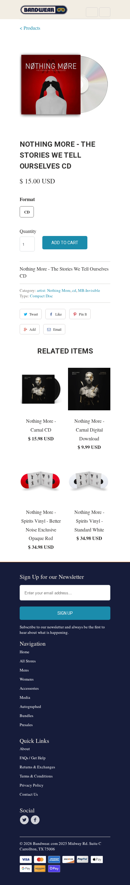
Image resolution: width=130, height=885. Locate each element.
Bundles (26, 715)
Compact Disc (41, 296)
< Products (30, 28)
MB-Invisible (89, 290)
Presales (26, 724)
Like (58, 314)
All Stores (28, 661)
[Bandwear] (44, 12)
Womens (27, 679)
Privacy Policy (32, 785)
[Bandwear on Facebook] (36, 820)
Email (57, 329)
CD (27, 212)
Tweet (33, 314)
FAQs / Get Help (33, 757)
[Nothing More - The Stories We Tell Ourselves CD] (65, 84)
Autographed (30, 706)
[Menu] (92, 12)
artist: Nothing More (53, 290)
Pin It (83, 314)
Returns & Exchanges (37, 767)
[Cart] (104, 12)
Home (24, 651)
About (25, 748)
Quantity (28, 231)
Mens (24, 670)
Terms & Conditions (36, 776)
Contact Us (29, 794)
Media (25, 697)
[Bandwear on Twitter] (25, 820)
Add (32, 329)
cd (74, 290)
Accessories (29, 688)
